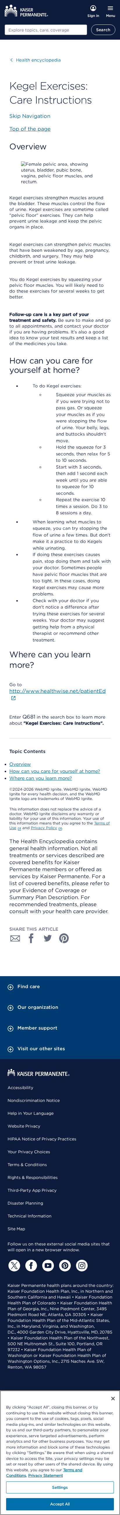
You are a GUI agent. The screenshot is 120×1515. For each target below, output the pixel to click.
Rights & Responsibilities (33, 1177)
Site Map (16, 1228)
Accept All (60, 1504)
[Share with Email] (15, 938)
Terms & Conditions (27, 1164)
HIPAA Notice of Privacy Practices (42, 1139)
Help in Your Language (31, 1113)
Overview (20, 764)
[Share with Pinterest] (64, 938)
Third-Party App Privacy (32, 1190)
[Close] (113, 1398)
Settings (60, 1487)
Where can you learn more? (40, 778)
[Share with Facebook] (31, 938)
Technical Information (30, 1216)
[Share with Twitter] (48, 938)
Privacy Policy (44, 828)
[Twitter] (13, 1265)
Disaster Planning (25, 1203)
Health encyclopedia (35, 60)
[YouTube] (47, 1265)
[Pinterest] (64, 1265)
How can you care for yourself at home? (54, 771)
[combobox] (46, 30)
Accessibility (20, 1087)
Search (103, 29)
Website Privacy (24, 1126)
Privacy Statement (45, 1475)
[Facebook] (30, 1265)
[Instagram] (81, 1265)
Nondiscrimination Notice (34, 1100)
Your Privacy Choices (29, 1151)
